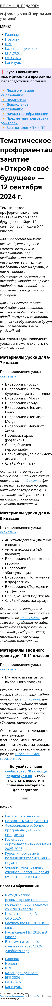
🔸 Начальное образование (24, 113)
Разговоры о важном (22, 816)
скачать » (8, 376)
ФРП (8, 44)
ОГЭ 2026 (13, 58)
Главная (12, 34)
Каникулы (13, 62)
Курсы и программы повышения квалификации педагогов (27, 858)
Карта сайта (34, 996)
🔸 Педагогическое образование (17, 92)
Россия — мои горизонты (26, 820)
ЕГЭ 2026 (12, 53)
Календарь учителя (21, 48)
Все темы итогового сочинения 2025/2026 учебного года (23, 946)
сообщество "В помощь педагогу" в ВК (26, 773)
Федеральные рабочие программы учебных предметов (24, 830)
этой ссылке (30, 480)
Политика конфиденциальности (13, 996)
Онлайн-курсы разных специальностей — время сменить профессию (27, 872)
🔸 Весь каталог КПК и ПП (23, 127)
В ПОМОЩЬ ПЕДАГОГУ (19, 5)
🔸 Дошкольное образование (14, 106)
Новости (12, 39)
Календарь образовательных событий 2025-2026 (28, 844)
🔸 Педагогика (13, 99)
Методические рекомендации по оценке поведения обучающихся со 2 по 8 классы (26, 902)
